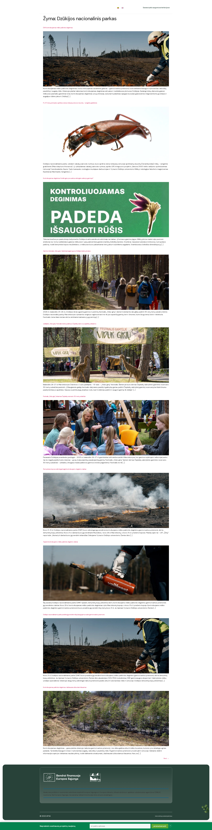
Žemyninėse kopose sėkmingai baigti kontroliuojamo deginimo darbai (64, 469)
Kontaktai (110, 8)
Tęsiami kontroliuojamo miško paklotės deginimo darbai (60, 542)
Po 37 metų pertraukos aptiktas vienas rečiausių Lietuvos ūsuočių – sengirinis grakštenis (70, 103)
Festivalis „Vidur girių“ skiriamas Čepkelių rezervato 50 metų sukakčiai (64, 396)
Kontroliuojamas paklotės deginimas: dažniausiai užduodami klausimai (64, 687)
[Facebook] (129, 7)
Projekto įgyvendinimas (79, 8)
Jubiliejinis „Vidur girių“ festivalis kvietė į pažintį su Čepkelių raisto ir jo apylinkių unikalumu (69, 324)
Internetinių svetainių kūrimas (163, 816)
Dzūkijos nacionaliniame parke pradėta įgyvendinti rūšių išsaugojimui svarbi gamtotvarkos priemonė (73, 615)
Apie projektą (58, 8)
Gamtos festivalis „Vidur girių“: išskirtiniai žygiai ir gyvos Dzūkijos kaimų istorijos (67, 251)
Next (166, 758)
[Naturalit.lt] (44, 7)
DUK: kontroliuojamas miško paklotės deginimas (58, 28)
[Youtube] (134, 7)
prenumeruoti (160, 826)
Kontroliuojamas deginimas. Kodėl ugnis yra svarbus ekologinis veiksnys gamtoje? (68, 178)
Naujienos (99, 8)
